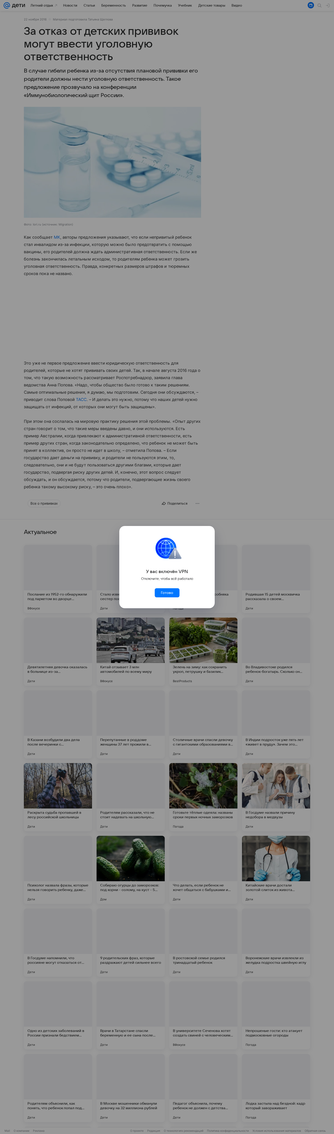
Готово (167, 593)
